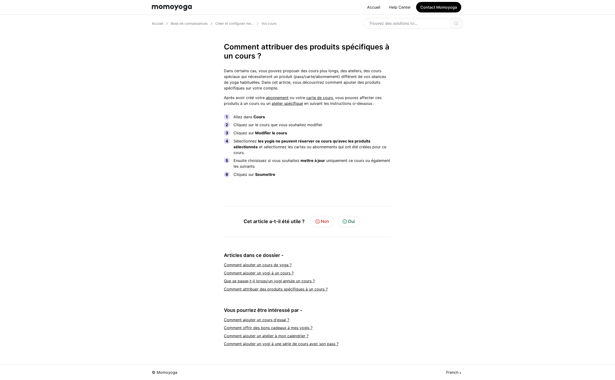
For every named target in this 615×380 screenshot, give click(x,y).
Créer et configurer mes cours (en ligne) (246, 23)
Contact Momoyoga (438, 7)
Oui (351, 221)
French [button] (452, 372)
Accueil (373, 7)
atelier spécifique (287, 103)
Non (325, 221)
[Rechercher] (456, 23)
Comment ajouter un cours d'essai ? (256, 319)
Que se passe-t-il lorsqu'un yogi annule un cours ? (269, 281)
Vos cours (269, 23)
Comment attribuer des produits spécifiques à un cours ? (276, 289)
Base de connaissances (189, 23)
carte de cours (319, 97)
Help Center (400, 7)
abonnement (277, 97)
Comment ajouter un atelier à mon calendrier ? (266, 335)
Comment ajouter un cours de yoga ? (258, 264)
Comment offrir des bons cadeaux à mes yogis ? (268, 327)
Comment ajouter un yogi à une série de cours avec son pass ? (281, 343)
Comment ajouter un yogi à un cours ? (259, 273)
